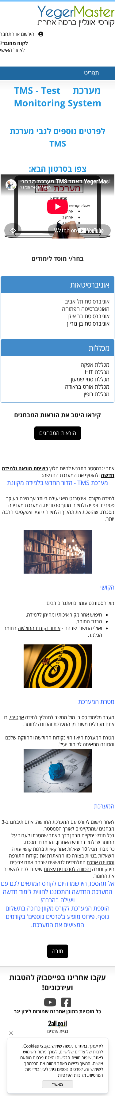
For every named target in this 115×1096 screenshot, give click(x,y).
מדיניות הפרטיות (72, 1075)
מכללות (99, 348)
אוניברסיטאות (89, 285)
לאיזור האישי (12, 50)
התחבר (7, 34)
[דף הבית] (76, 17)
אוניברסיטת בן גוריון (88, 323)
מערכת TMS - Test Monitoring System (57, 96)
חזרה (57, 951)
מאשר (57, 1084)
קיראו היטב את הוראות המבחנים (57, 415)
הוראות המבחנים (57, 433)
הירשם (27, 34)
